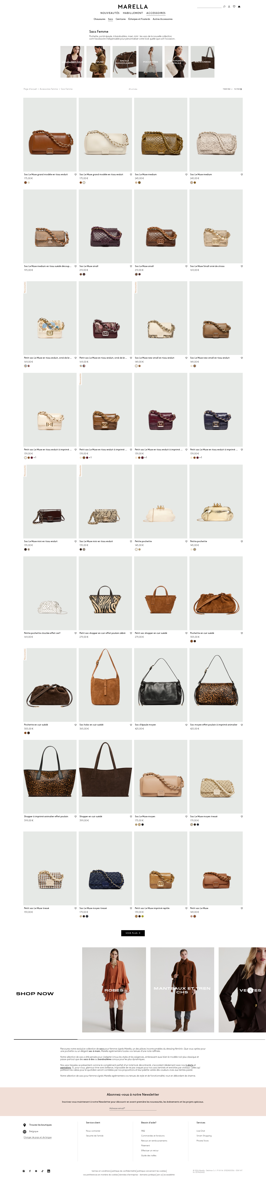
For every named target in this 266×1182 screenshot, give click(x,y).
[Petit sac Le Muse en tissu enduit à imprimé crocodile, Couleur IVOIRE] (81, 458)
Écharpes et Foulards (139, 19)
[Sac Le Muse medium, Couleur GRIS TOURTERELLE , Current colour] (191, 182)
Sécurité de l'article (94, 1136)
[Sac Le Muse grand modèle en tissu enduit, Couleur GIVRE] (29, 182)
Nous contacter (93, 1131)
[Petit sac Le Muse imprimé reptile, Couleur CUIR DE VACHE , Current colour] (136, 916)
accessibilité (169, 1175)
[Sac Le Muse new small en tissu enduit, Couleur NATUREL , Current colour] (136, 366)
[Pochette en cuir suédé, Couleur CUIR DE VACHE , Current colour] (191, 641)
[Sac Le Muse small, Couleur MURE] (139, 274)
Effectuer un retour (149, 1151)
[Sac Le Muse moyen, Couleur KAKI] (136, 824)
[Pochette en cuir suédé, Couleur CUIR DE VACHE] (25, 733)
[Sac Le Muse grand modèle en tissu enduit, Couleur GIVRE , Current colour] (84, 182)
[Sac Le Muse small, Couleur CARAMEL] (81, 274)
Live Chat (201, 1131)
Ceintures (121, 19)
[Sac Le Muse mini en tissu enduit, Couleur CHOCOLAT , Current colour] (25, 549)
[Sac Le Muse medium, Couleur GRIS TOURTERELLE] (136, 182)
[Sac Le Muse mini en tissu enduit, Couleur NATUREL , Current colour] (84, 549)
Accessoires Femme (49, 89)
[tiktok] (42, 1171)
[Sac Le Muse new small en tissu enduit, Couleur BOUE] (139, 366)
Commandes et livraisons (153, 1136)
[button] (238, 89)
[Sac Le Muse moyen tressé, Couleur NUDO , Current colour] (191, 824)
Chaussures (99, 19)
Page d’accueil (30, 89)
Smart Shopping (204, 1136)
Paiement (145, 1146)
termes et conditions (101, 1171)
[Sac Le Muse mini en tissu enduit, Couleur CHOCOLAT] (81, 549)
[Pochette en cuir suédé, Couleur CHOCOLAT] (195, 641)
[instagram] (23, 1171)
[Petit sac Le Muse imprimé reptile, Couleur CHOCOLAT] (139, 916)
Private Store (203, 1141)
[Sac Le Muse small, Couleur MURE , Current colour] (84, 274)
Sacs (110, 19)
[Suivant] (250, 990)
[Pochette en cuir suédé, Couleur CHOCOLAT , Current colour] (28, 733)
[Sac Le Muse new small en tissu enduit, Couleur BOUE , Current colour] (195, 366)
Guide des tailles (148, 1155)
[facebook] (30, 1171)
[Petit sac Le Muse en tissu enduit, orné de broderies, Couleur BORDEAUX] (29, 366)
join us (160, 1175)
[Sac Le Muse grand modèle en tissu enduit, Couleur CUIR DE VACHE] (81, 182)
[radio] (72, 62)
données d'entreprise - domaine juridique (137, 1175)
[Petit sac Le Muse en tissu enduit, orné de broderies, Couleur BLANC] (81, 366)
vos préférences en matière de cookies (100, 1175)
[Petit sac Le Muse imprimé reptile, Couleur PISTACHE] (142, 916)
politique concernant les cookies (151, 1171)
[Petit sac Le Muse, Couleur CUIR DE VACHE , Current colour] (195, 916)
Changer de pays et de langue (38, 1137)
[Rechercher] (224, 6)
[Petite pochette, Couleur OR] (139, 549)
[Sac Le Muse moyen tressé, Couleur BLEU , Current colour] (87, 916)
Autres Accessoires (162, 19)
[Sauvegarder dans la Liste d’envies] (76, 175)
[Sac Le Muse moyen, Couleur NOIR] (142, 824)
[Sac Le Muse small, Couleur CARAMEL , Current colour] (136, 274)
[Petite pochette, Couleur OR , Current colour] (195, 549)
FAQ (143, 1131)
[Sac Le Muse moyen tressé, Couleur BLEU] (198, 824)
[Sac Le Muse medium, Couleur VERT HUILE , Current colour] (139, 182)
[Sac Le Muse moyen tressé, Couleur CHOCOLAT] (195, 824)
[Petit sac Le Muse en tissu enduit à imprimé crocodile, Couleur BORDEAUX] (32, 458)
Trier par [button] (226, 89)
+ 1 (35, 458)
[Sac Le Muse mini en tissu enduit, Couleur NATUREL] (29, 549)
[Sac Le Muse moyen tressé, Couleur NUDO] (81, 916)
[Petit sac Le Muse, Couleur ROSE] (191, 916)
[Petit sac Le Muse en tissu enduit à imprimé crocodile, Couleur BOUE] (29, 458)
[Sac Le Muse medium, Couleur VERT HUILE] (195, 182)
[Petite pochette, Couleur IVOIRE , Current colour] (136, 549)
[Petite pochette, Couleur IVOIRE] (191, 549)
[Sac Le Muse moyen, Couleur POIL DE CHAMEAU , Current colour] (139, 824)
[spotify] (36, 1171)
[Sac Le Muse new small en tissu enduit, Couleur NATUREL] (191, 366)
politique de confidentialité (124, 1171)
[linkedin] (48, 1171)
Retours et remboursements (154, 1141)
